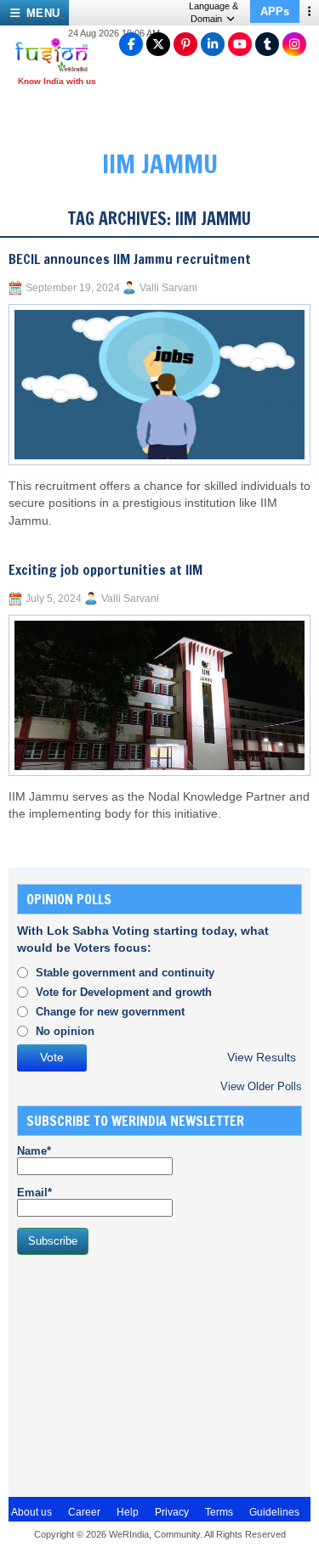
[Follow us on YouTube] (240, 44)
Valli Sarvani (168, 288)
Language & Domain (213, 12)
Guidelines (274, 1512)
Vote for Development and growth (124, 992)
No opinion (65, 1031)
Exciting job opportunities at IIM (105, 569)
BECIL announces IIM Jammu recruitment (130, 259)
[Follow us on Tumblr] (267, 44)
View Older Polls (261, 1086)
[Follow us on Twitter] (158, 44)
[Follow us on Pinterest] (185, 44)
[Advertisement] (144, 1374)
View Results (261, 1057)
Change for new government (110, 1011)
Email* (34, 1192)
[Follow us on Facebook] (131, 44)
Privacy (172, 1512)
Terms (219, 1512)
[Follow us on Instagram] (294, 44)
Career (84, 1512)
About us (31, 1512)
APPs (274, 11)
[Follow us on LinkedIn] (213, 44)
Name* (34, 1151)
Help (128, 1512)
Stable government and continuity (125, 972)
